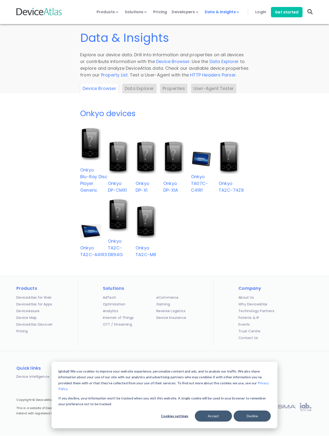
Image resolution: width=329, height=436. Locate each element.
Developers (184, 12)
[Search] (310, 15)
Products (106, 12)
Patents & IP (248, 317)
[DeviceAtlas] (39, 15)
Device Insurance (171, 317)
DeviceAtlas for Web (34, 297)
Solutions (135, 12)
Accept (213, 416)
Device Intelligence (32, 376)
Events (244, 324)
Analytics (110, 311)
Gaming (163, 304)
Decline (252, 416)
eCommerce (167, 297)
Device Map (26, 317)
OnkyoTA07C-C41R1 (199, 183)
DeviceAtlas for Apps (34, 304)
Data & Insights (221, 12)
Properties (174, 88)
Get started (286, 12)
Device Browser (173, 61)
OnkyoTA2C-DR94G (115, 248)
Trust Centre (249, 331)
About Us (246, 297)
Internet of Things (118, 317)
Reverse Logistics (170, 311)
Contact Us (248, 337)
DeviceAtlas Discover (34, 324)
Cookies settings (174, 416)
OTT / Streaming (117, 324)
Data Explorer (224, 61)
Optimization (114, 304)
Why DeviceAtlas (252, 304)
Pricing (160, 12)
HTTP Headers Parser (213, 75)
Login (260, 12)
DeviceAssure (27, 311)
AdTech (109, 297)
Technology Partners (256, 311)
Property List (114, 75)
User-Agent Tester (213, 88)
